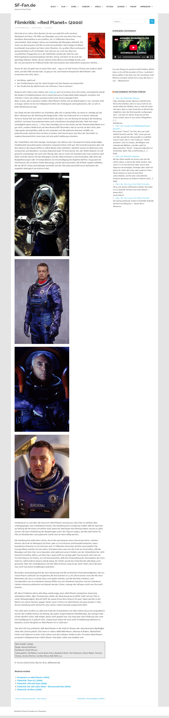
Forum (133, 7)
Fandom (85, 7)
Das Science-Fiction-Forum (130, 92)
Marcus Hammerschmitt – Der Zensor (31, 698)
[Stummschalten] (148, 57)
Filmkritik (48, 28)
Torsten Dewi (37, 28)
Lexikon (120, 7)
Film (63, 7)
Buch (53, 7)
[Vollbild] (151, 57)
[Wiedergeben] (115, 57)
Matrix (52, 92)
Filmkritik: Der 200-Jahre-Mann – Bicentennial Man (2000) (44, 686)
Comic (73, 7)
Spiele (98, 7)
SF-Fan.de (25, 5)
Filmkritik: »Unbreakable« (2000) (90, 698)
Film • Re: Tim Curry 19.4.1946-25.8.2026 (132, 184)
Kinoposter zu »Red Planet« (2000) (33, 677)
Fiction (109, 7)
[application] (133, 47)
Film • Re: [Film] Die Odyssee (127, 98)
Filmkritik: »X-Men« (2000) (29, 689)
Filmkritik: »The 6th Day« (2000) (32, 683)
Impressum (145, 7)
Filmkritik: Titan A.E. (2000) (29, 680)
